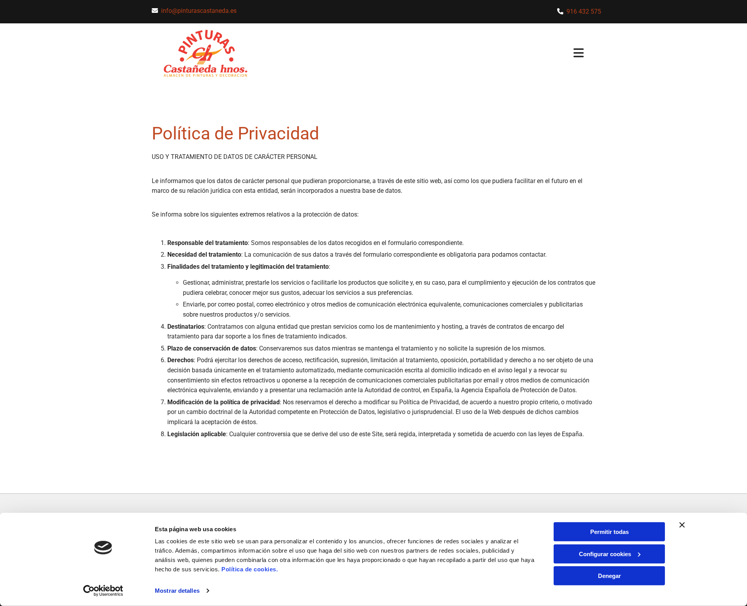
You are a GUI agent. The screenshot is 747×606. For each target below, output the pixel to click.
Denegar (609, 576)
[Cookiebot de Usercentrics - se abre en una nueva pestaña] (103, 591)
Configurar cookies (605, 553)
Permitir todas (609, 531)
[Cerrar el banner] (682, 525)
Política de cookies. (249, 569)
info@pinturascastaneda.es (199, 10)
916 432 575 (583, 11)
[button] (431, 53)
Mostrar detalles (177, 590)
